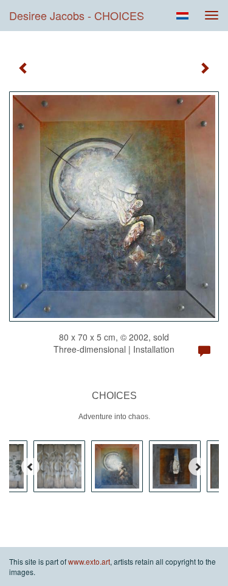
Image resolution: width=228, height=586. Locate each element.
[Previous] (30, 466)
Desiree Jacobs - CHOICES (76, 15)
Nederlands (182, 15)
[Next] (197, 466)
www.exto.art (89, 561)
